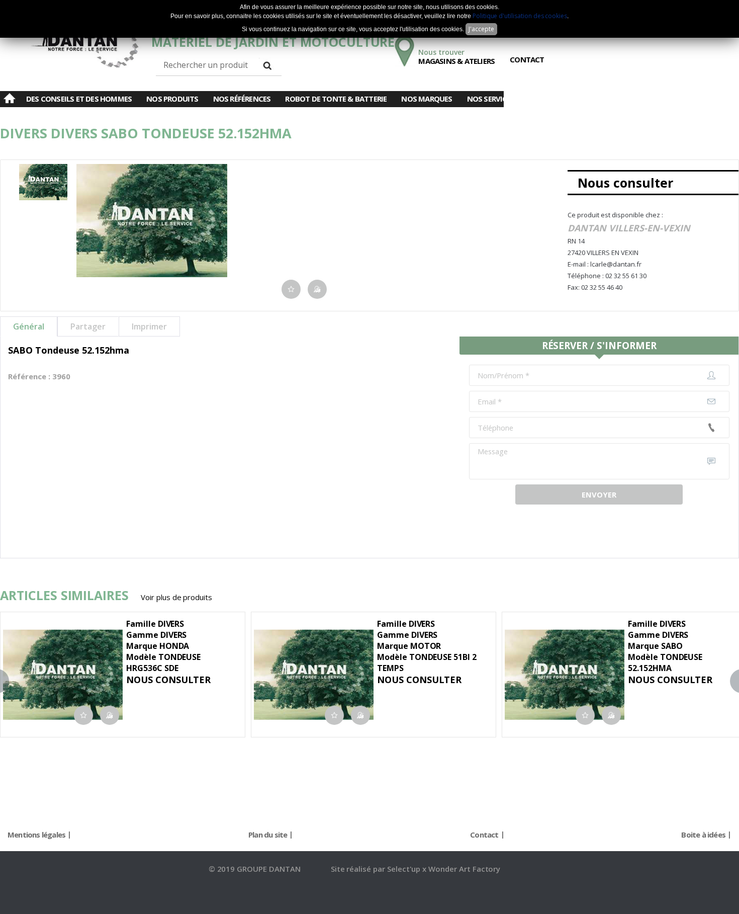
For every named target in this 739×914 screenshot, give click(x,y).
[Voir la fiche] (27, 633)
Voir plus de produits (176, 597)
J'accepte (481, 29)
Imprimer (149, 326)
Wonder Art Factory (464, 869)
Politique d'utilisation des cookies (520, 16)
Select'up (405, 869)
